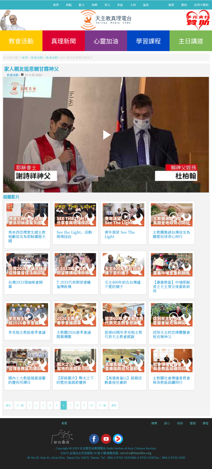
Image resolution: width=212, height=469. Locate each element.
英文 (107, 5)
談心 (167, 423)
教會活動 (21, 40)
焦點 (69, 5)
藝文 (81, 5)
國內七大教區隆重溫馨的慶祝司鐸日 (27, 380)
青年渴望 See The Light (120, 234)
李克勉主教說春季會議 (27, 332)
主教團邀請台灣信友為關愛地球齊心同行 (171, 234)
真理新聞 (63, 40)
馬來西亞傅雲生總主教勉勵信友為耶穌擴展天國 (27, 236)
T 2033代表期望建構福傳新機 (74, 284)
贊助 (184, 5)
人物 (133, 5)
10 (91, 405)
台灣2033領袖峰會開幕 (25, 284)
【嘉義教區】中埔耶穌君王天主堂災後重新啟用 (171, 286)
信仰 (180, 423)
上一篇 (20, 405)
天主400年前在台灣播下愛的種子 (123, 284)
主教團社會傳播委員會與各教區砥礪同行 (171, 380)
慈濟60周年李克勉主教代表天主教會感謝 (123, 334)
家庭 (120, 5)
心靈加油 (106, 40)
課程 (205, 423)
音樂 (94, 5)
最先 (8, 405)
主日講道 (190, 40)
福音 (146, 5)
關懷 (154, 423)
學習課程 (148, 40)
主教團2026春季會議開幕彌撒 (74, 334)
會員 (64, 423)
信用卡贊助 (201, 5)
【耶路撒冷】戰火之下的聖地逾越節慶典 (75, 380)
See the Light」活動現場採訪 (74, 234)
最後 (113, 405)
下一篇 (102, 405)
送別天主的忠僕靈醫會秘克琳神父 (171, 334)
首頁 (56, 5)
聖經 (193, 423)
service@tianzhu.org (135, 453)
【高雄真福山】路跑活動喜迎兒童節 (123, 380)
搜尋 (171, 5)
